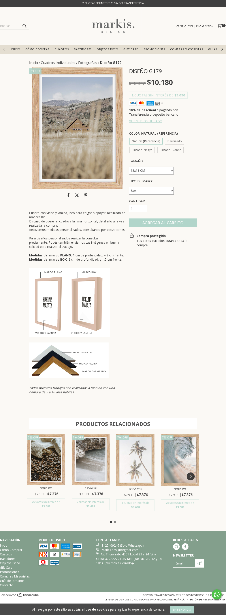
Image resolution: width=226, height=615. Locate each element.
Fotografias (87, 62)
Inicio (15, 49)
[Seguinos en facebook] (185, 546)
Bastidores (83, 49)
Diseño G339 (180, 489)
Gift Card (131, 49)
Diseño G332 (91, 488)
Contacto (6, 585)
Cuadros (62, 49)
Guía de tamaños (12, 581)
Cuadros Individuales (58, 62)
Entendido (182, 609)
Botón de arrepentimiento (207, 599)
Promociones (154, 49)
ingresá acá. (177, 599)
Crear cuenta (184, 26)
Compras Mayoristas (186, 49)
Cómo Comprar (37, 49)
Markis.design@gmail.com (120, 550)
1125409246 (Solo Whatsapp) (123, 545)
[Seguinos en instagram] (176, 546)
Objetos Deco (107, 49)
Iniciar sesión (204, 26)
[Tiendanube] (20, 596)
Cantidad (137, 201)
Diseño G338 (135, 489)
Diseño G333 (46, 488)
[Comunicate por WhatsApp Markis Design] (217, 594)
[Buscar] (24, 26)
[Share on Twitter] (77, 195)
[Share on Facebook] (68, 195)
